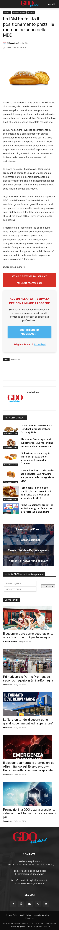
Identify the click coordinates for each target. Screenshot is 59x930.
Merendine (15, 359)
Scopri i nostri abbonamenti (29, 332)
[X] (46, 55)
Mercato (31, 13)
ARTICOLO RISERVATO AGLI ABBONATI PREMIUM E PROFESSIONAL (29, 279)
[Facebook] (39, 55)
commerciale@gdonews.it (31, 873)
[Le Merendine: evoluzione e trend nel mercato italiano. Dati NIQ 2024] (11, 429)
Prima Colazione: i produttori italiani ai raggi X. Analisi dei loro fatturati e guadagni (37, 508)
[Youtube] (46, 904)
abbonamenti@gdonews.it (30, 883)
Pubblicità (29, 918)
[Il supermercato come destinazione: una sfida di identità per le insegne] (29, 618)
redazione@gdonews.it (30, 861)
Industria (7, 13)
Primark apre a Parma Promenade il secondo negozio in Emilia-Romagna (28, 678)
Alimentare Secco (19, 13)
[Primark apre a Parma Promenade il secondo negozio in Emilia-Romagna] (29, 661)
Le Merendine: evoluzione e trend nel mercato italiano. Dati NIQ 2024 (36, 429)
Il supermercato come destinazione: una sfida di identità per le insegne (28, 635)
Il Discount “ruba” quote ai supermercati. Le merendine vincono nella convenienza (36, 443)
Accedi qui (40, 344)
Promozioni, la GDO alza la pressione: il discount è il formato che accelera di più (29, 813)
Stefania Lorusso (10, 641)
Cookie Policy (25, 915)
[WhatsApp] (53, 55)
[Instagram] (21, 904)
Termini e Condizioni (42, 915)
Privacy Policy (11, 915)
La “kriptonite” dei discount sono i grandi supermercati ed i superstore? (28, 721)
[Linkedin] (32, 55)
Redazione (13, 43)
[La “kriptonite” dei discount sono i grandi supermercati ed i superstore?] (29, 704)
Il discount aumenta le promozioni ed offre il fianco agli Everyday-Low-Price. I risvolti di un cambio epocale (28, 766)
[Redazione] (5, 43)
